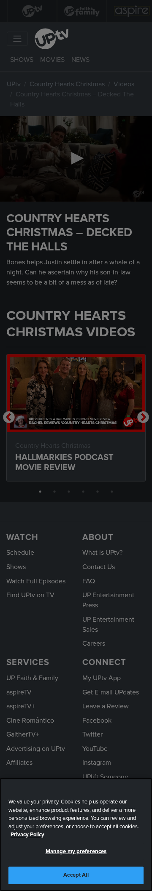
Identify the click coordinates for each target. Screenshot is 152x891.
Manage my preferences (76, 851)
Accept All (75, 875)
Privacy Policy (27, 834)
